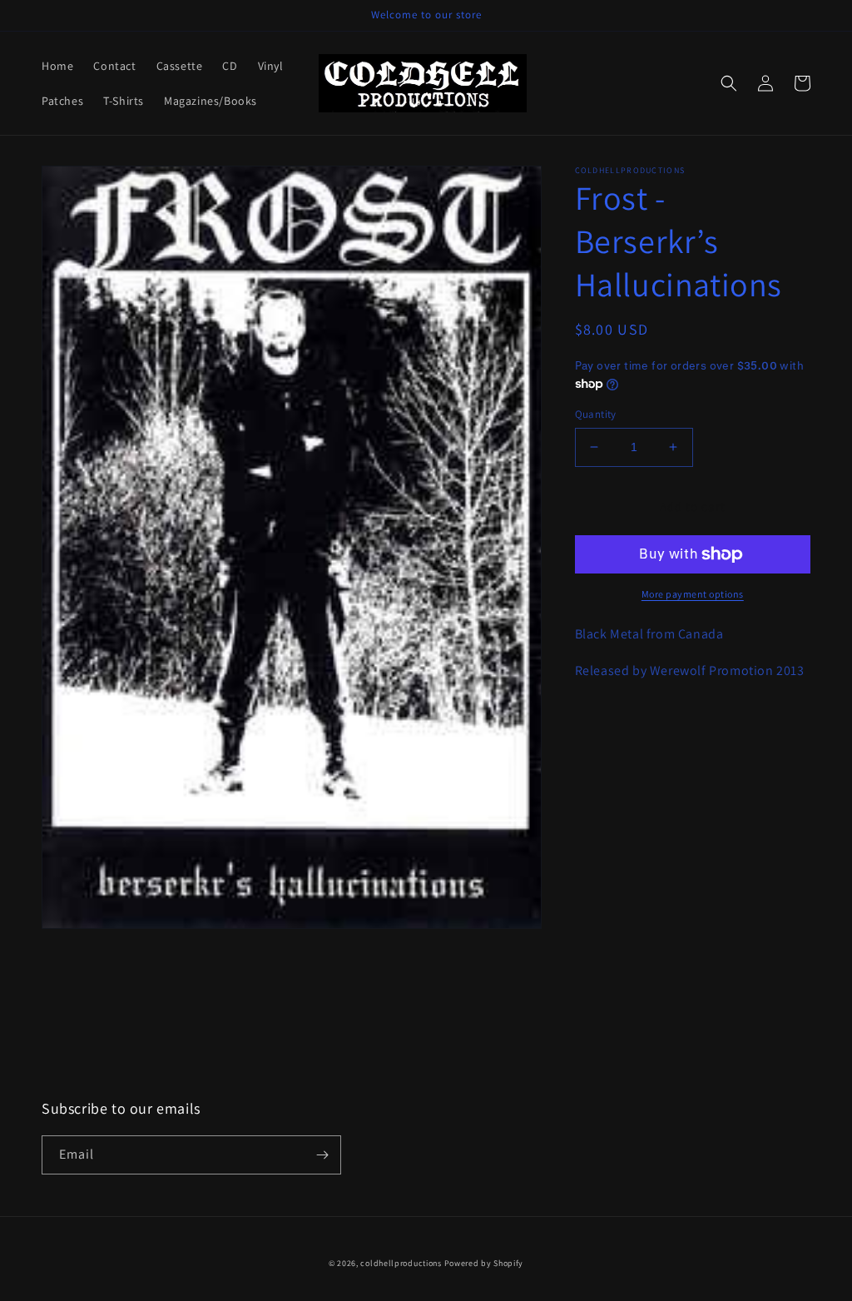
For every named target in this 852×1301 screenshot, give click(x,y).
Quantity (596, 414)
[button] (729, 83)
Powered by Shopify (484, 1263)
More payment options (692, 594)
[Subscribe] (322, 1154)
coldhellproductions (400, 1263)
